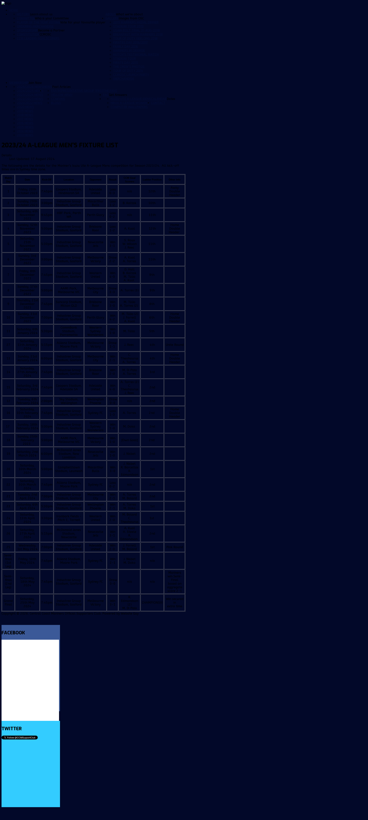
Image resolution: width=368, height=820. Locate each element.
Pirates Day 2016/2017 (130, 42)
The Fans (110, 91)
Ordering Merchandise (35, 26)
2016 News (25, 123)
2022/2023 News (30, 99)
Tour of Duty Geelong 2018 (135, 38)
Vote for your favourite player (82, 22)
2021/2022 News (29, 103)
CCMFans (58, 99)
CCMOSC (45, 34)
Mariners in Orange (129, 51)
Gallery (112, 18)
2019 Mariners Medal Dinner (136, 22)
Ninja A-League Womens (130, 103)
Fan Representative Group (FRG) (77, 91)
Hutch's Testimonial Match (136, 55)
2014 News (25, 131)
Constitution (28, 34)
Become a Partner (51, 30)
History (23, 14)
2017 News (25, 119)
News (47, 87)
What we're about (129, 14)
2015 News (25, 127)
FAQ (106, 95)
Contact (158, 103)
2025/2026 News (30, 87)
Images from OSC (131, 18)
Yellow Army (62, 95)
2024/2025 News (30, 91)
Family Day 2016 (125, 47)
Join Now (35, 83)
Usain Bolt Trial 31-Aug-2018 (136, 30)
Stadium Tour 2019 (128, 26)
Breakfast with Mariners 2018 (138, 34)
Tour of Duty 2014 (128, 71)
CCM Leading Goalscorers (38, 38)
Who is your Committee (52, 18)
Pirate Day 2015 (125, 63)
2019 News (25, 111)
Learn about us (41, 14)
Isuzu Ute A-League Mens (131, 99)
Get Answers (118, 95)
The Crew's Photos (129, 67)
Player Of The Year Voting (38, 22)
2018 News (25, 115)
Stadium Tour (124, 59)
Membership (19, 83)
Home (13, 10)
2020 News (25, 107)
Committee (26, 18)
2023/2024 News (30, 95)
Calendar (159, 99)
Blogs (56, 103)
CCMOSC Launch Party (131, 75)
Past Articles (61, 87)
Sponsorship (27, 30)
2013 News (25, 135)
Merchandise (123, 79)
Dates (171, 99)
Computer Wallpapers (129, 107)
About (110, 14)
